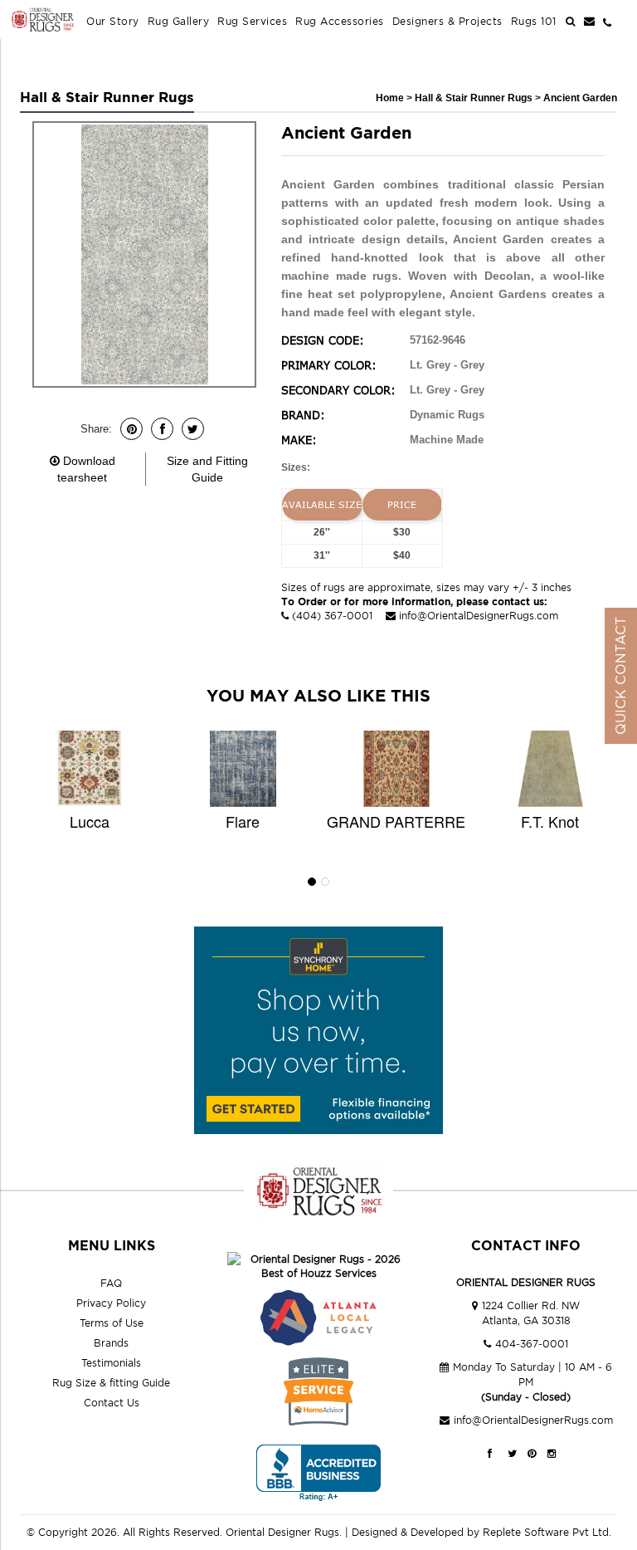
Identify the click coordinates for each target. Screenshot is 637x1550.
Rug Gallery (179, 21)
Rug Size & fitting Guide (111, 1382)
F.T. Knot (550, 821)
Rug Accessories (339, 21)
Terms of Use (111, 1323)
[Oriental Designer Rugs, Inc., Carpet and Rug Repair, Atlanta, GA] (318, 1473)
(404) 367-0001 (332, 615)
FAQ (111, 1283)
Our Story (112, 21)
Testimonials (111, 1362)
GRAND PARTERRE (396, 821)
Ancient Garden (580, 98)
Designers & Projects (447, 21)
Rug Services (252, 21)
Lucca (89, 821)
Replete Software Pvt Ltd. (547, 1532)
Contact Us (111, 1402)
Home (390, 98)
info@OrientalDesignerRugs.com (478, 615)
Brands (111, 1342)
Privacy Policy (111, 1303)
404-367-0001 (531, 1343)
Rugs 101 (534, 21)
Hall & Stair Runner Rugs (475, 98)
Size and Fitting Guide (207, 469)
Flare (243, 821)
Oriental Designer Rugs (282, 1532)
